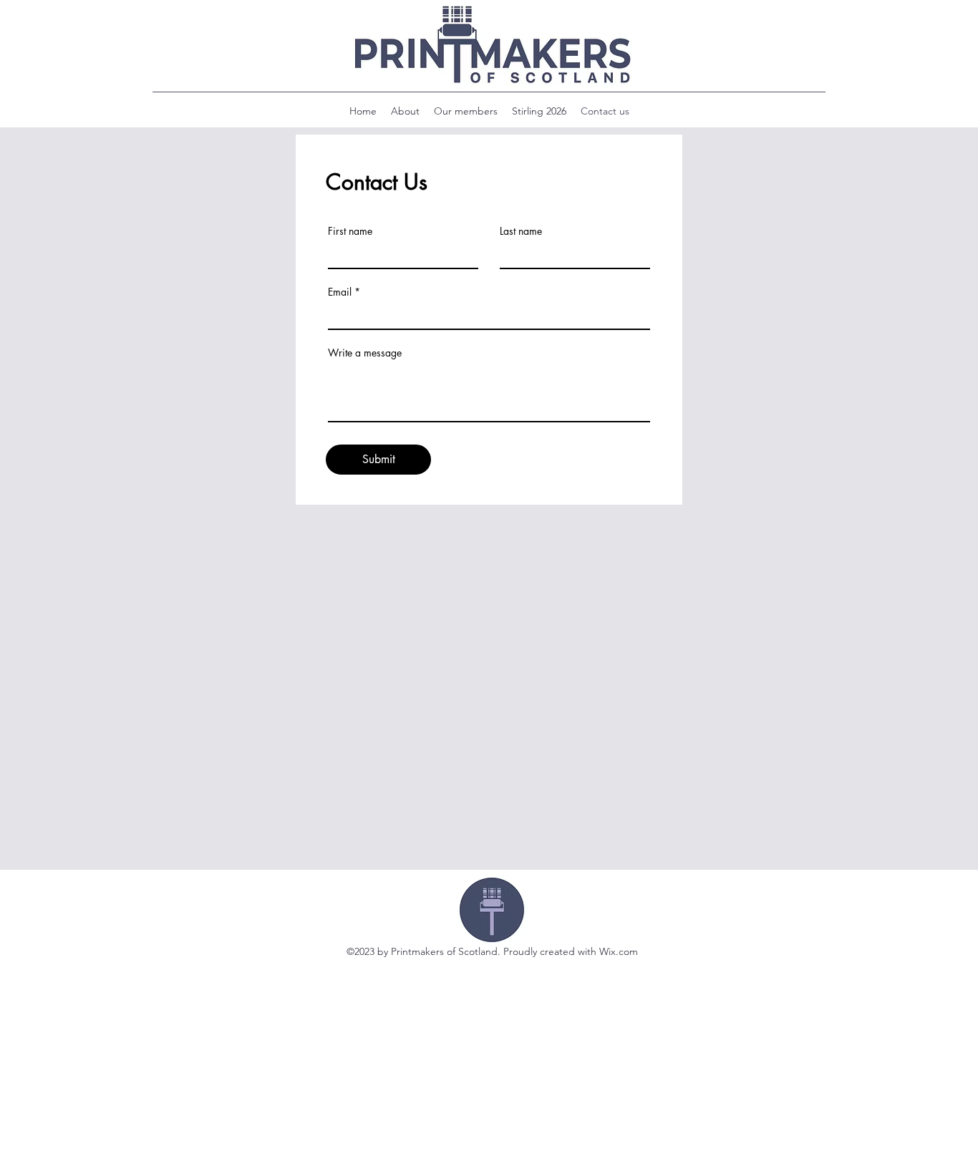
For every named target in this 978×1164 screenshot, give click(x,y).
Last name (521, 231)
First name (350, 231)
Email (340, 292)
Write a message (365, 353)
